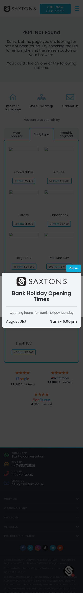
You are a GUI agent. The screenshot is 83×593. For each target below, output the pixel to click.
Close (73, 268)
